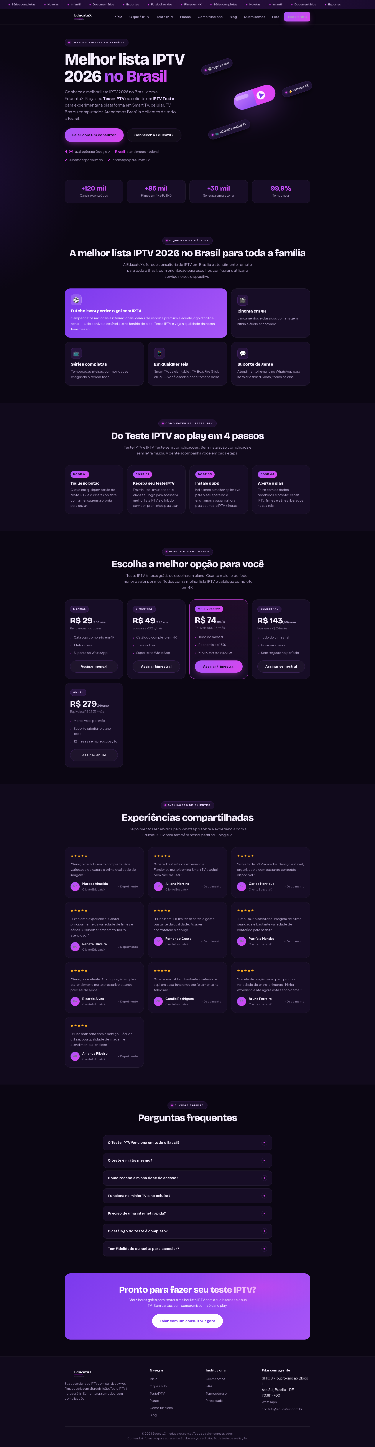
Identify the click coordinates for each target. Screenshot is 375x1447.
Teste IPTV (164, 17)
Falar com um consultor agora (187, 1321)
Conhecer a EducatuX (154, 135)
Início (118, 17)
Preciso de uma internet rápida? (186, 1213)
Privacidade (214, 1401)
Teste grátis (297, 17)
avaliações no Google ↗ (87, 151)
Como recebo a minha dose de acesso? (186, 1178)
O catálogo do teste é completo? (186, 1231)
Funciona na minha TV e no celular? (186, 1196)
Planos (185, 17)
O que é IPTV (139, 17)
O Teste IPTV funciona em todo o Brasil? (186, 1143)
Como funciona (210, 17)
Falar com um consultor (94, 135)
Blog (233, 17)
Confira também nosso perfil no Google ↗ (196, 835)
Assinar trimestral (218, 666)
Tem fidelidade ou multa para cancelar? (186, 1249)
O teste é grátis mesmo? (186, 1160)
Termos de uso (216, 1393)
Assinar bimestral (156, 666)
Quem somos (254, 17)
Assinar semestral (281, 666)
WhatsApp (269, 1402)
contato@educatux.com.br (282, 1409)
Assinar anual (94, 755)
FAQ (275, 17)
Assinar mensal (94, 666)
